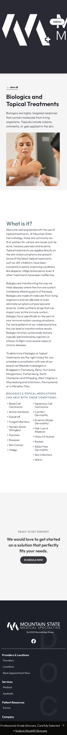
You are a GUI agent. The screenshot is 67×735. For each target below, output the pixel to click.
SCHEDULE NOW (33, 559)
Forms (6, 707)
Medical (7, 687)
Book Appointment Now (16, 673)
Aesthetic (8, 693)
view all (14, 87)
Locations (8, 666)
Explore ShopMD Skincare (31, 730)
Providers (8, 660)
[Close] (63, 725)
